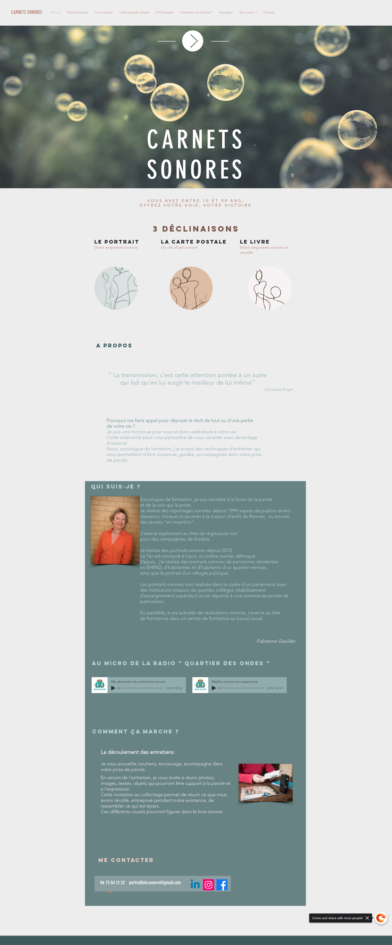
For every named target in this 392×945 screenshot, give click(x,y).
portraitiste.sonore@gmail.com (155, 882)
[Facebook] (222, 884)
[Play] (113, 688)
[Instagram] (208, 884)
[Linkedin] (195, 884)
